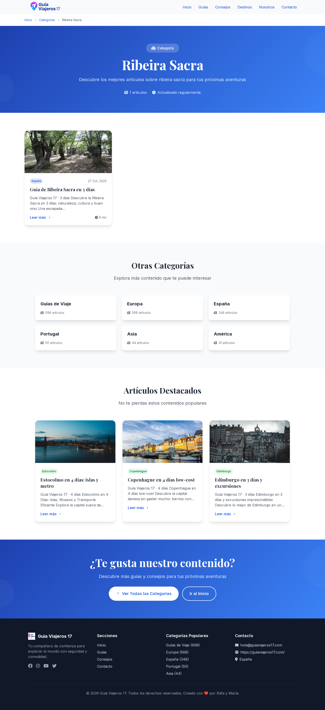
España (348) (177, 659)
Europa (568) (177, 652)
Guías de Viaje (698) (183, 645)
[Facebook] (30, 666)
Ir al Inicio (199, 593)
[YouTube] (46, 666)
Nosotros (267, 7)
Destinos (244, 7)
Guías (203, 7)
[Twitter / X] (54, 666)
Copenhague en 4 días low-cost (161, 480)
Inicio (187, 7)
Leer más (38, 217)
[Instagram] (38, 666)
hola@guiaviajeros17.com (261, 645)
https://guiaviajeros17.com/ (262, 652)
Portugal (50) (177, 666)
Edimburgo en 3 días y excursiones (238, 483)
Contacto (289, 7)
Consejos (222, 7)
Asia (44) (174, 673)
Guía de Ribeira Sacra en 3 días (62, 189)
